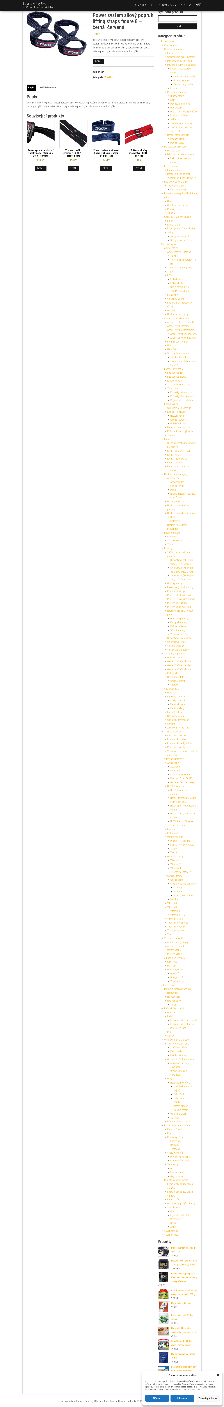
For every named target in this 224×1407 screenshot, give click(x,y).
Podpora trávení (172, 532)
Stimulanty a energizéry (178, 384)
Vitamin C (172, 903)
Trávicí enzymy (174, 540)
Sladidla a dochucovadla (176, 1180)
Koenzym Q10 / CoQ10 (181, 778)
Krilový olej (172, 961)
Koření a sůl (173, 1199)
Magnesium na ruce (180, 103)
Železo (173, 852)
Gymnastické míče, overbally (181, 56)
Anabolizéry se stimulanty (183, 337)
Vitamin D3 (172, 907)
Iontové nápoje (174, 380)
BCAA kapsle (176, 279)
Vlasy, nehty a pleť (176, 930)
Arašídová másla (178, 1047)
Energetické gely (175, 372)
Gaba (172, 517)
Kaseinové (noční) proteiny (180, 587)
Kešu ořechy (179, 1094)
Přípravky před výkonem (182, 396)
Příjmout (157, 1398)
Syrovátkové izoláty (176, 641)
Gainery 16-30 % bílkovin (179, 661)
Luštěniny (175, 1141)
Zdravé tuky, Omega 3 (174, 957)
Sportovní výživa (34, 3)
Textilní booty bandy (183, 84)
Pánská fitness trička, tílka (183, 177)
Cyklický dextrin (177, 680)
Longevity (172, 829)
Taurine (174, 255)
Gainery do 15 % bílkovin (179, 669)
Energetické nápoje (176, 376)
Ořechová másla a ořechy (176, 1039)
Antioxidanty (173, 762)
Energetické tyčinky (176, 735)
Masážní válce (177, 142)
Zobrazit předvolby (207, 1398)
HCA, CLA (171, 692)
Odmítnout (182, 1398)
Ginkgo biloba (176, 879)
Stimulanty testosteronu (179, 353)
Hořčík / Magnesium (177, 786)
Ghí (171, 1168)
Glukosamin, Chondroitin (179, 408)
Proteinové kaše (178, 1028)
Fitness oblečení (172, 166)
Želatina (171, 435)
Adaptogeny (173, 478)
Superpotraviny (174, 875)
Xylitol (173, 1226)
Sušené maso (171, 1230)
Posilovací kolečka (179, 115)
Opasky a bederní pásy (178, 205)
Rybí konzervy (174, 1000)
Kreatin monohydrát (177, 458)
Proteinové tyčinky (176, 747)
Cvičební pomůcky (173, 49)
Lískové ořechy (180, 1098)
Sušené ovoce (171, 1234)
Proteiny (186, 5)
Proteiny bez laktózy (177, 602)
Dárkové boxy (173, 150)
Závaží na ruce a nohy (181, 123)
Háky (169, 201)
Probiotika (172, 536)
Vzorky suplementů (173, 938)
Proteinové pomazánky (178, 1121)
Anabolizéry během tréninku (181, 322)
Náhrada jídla (173, 996)
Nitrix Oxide (172, 349)
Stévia (173, 1223)
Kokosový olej (177, 1172)
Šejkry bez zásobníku (180, 236)
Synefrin (171, 723)
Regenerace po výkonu (181, 400)
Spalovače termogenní (178, 719)
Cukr (172, 1211)
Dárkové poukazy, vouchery (180, 154)
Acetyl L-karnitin (178, 700)
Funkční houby (177, 486)
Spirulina (177, 891)
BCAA (170, 275)
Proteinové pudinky (179, 1160)
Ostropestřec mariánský (182, 782)
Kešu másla (176, 1051)
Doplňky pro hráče (176, 501)
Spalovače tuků (144, 5)
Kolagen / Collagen (176, 411)
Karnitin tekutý (177, 708)
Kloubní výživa (171, 404)
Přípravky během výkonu (182, 392)
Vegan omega (177, 981)
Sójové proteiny (177, 630)
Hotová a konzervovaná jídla (178, 989)
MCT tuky (171, 965)
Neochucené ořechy (180, 1082)
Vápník (173, 848)
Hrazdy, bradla (177, 95)
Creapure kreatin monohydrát (181, 443)
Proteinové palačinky (180, 1156)
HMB (169, 345)
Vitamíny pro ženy (176, 926)
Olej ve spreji (176, 1176)
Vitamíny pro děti (175, 918)
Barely (170, 220)
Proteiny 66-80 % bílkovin (179, 595)
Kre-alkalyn (172, 447)
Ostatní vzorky (174, 950)
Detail (98, 61)
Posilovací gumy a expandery (181, 64)
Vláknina (171, 544)
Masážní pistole (178, 138)
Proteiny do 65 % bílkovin (179, 606)
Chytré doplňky (171, 45)
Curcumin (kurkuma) (180, 774)
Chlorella (177, 887)
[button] (217, 1375)
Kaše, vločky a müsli (174, 1008)
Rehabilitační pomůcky (178, 134)
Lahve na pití (173, 224)
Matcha (174, 899)
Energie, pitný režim (173, 369)
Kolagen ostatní (178, 419)
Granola (171, 1012)
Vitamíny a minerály (174, 758)
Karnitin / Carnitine (176, 696)
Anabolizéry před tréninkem (180, 330)
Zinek (169, 934)
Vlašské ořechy (180, 1110)
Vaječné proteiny (175, 645)
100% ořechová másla (178, 1043)
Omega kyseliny (175, 969)
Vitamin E (175, 860)
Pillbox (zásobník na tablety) (181, 228)
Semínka (174, 1117)
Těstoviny (175, 1149)
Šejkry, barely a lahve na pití (177, 216)
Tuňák (173, 1004)
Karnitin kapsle (177, 704)
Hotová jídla (173, 992)
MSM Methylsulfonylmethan (180, 431)
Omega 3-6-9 (176, 977)
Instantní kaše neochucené (183, 1020)
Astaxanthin (176, 766)
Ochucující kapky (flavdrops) (181, 1203)
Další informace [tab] (47, 87)
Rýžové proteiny (178, 626)
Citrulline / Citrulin (176, 298)
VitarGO (174, 684)
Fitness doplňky (169, 41)
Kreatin (167, 439)
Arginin (170, 271)
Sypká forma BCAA (179, 287)
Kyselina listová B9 (182, 871)
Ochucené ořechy (179, 1113)
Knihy (173, 99)
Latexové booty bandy (184, 76)
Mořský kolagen (178, 423)
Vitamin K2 (175, 864)
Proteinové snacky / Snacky (181, 743)
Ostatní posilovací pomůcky (183, 111)
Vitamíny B (175, 868)
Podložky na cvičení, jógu (179, 60)
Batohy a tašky (174, 170)
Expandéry (175, 88)
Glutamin (171, 310)
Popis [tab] (31, 87)
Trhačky (108, 77)
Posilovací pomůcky (177, 92)
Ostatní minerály (175, 836)
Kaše (169, 1016)
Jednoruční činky (175, 185)
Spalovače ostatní (176, 716)
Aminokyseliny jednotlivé (179, 251)
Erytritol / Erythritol (179, 1215)
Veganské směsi (178, 634)
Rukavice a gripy (175, 209)
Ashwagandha (177, 482)
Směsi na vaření (175, 1152)
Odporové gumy (181, 80)
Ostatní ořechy (180, 1106)
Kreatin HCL (173, 454)
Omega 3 (174, 973)
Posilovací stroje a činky (176, 181)
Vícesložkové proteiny (178, 649)
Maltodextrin (173, 673)
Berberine (175, 770)
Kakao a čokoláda (176, 1129)
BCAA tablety (176, 283)
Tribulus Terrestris (179, 357)
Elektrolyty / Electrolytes (182, 844)
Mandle (176, 1102)
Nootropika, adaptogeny (175, 474)
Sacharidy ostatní (176, 677)
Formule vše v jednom (178, 341)
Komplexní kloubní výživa (179, 427)
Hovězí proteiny (174, 583)
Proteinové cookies (176, 739)
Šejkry (170, 232)
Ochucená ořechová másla (180, 1059)
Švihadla (174, 119)
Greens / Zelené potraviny (183, 883)
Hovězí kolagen (177, 415)
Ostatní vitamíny (175, 856)
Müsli (169, 1031)
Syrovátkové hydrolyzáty (179, 638)
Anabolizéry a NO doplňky (176, 318)
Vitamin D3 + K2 (178, 914)
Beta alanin (172, 294)
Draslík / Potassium (180, 840)
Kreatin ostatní (174, 462)
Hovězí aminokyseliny (177, 314)
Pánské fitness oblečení (179, 173)
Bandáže (171, 53)
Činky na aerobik (178, 189)
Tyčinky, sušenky (172, 731)
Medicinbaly (176, 107)
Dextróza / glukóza (176, 657)
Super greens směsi (183, 895)
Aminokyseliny (171, 248)
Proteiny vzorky (174, 953)
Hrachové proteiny (179, 618)
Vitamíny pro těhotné (177, 922)
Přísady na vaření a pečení (177, 1125)
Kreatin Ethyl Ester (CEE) (179, 450)
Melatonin (175, 521)
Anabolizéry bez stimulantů (183, 333)
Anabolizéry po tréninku (178, 326)
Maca (173, 489)
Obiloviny (174, 1145)
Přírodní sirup (176, 1219)
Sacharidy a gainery (174, 653)
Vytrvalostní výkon (176, 388)
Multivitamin (173, 833)
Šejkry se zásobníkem (181, 240)
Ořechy (170, 1078)
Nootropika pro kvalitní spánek (182, 513)
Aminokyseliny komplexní (179, 267)
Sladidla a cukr (174, 1207)
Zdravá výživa (167, 5)
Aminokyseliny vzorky (177, 942)
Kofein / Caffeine (175, 712)
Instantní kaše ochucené (182, 1024)
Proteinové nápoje (176, 591)
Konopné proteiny (178, 622)
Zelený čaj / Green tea (178, 727)
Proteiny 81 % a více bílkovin (181, 599)
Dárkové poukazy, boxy (175, 146)
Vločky (170, 1035)
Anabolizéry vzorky (176, 946)
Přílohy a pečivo (175, 1137)
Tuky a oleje (173, 1164)
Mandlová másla (178, 1055)
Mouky (170, 1133)
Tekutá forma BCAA (180, 291)
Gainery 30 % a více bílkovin (180, 665)
